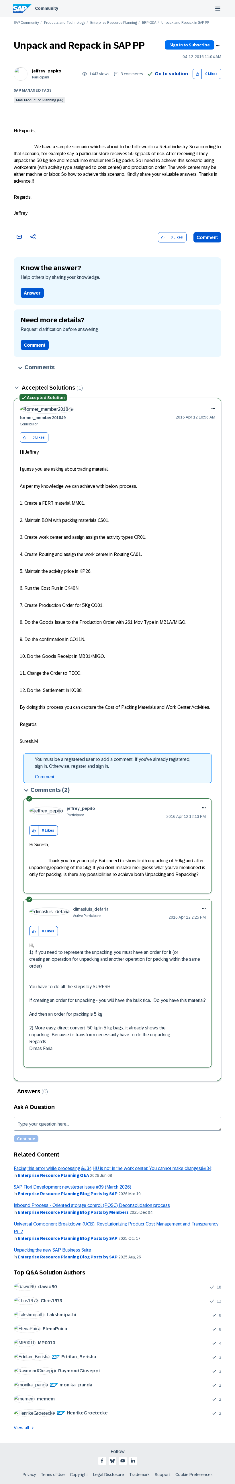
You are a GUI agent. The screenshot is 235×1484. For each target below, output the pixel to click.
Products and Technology (64, 23)
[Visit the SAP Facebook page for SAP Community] (102, 1461)
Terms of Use (53, 1474)
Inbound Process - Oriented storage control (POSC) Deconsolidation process (92, 1205)
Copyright (79, 1474)
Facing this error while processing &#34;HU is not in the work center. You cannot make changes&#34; (113, 1168)
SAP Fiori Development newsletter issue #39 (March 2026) (72, 1187)
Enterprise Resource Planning (113, 23)
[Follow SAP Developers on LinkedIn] (133, 1461)
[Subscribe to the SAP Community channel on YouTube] (122, 1461)
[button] (197, 74)
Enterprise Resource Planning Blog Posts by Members (73, 1212)
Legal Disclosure (108, 1474)
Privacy (29, 1474)
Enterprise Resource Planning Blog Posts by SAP (67, 1193)
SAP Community (26, 23)
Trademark (139, 1474)
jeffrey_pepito (46, 71)
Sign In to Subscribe (189, 45)
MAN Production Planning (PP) (39, 100)
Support (162, 1474)
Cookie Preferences (194, 1474)
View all (21, 1427)
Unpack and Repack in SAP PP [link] (185, 23)
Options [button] (217, 46)
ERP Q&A (149, 23)
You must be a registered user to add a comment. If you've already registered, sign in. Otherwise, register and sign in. (112, 763)
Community (46, 8)
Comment (207, 237)
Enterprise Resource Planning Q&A (53, 1175)
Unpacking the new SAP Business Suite (52, 1250)
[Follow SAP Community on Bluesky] (112, 1461)
